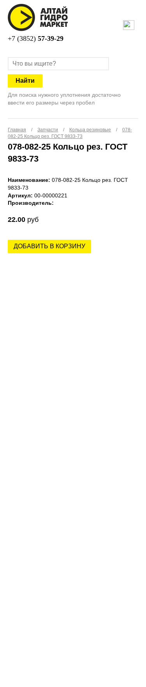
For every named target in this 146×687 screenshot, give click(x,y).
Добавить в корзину (49, 246)
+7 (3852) (35, 38)
